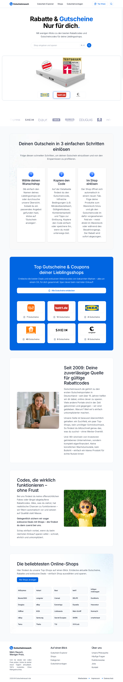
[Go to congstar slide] (78, 95)
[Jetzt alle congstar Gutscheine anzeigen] (68, 119)
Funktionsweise (98, 660)
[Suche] (111, 4)
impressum (95, 678)
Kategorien (55, 660)
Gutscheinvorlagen (75, 4)
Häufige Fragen (98, 656)
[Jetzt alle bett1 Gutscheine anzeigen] (97, 119)
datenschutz (108, 678)
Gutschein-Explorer (45, 4)
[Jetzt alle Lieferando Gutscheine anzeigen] (44, 119)
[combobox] (61, 45)
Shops (60, 4)
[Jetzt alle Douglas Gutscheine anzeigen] (30, 119)
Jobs (94, 663)
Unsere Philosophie (100, 653)
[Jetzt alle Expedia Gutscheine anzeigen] (82, 119)
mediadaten (82, 678)
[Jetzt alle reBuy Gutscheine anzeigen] (55, 119)
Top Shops (102, 4)
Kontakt (95, 667)
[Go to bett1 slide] (61, 94)
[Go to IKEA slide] (44, 95)
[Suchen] (89, 45)
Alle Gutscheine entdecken (63, 290)
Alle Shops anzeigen (27, 579)
